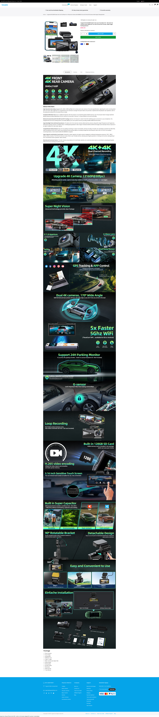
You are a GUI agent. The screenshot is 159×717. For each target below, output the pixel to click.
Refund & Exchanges (91, 686)
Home (44, 14)
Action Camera (65, 697)
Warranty (89, 688)
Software (89, 703)
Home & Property (74, 5)
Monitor (63, 695)
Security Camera (65, 690)
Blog (75, 695)
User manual (89, 705)
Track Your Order (78, 690)
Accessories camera (66, 699)
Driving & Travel (83, 5)
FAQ (81, 72)
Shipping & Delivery (89, 72)
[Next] (76, 36)
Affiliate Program (78, 692)
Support (95, 5)
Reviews (75, 72)
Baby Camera (65, 692)
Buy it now (98, 37)
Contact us (76, 688)
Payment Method (90, 695)
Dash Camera (65, 688)
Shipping (82, 30)
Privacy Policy (89, 690)
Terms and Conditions (91, 697)
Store (90, 5)
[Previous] (45, 36)
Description (67, 72)
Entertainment (65, 5)
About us (76, 686)
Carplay (63, 686)
